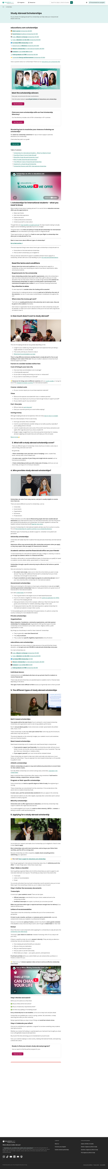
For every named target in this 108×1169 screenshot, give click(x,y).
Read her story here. (37, 524)
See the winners (18, 104)
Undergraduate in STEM (19, 54)
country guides (50, 381)
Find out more (18, 1054)
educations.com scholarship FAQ (51, 61)
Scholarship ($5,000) (32, 54)
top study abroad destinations (50, 257)
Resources (32, 2)
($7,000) (22, 43)
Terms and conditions (88, 1164)
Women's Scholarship (18, 48)
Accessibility (102, 1164)
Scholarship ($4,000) (22, 31)
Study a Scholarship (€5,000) (25, 37)
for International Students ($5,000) (34, 48)
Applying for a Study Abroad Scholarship (25, 164)
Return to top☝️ (15, 437)
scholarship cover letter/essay (19, 931)
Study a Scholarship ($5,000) (26, 40)
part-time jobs (28, 407)
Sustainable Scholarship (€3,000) (28, 57)
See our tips (15, 144)
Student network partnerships (62, 1149)
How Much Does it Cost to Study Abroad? (25, 155)
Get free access (18, 122)
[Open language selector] (86, 2)
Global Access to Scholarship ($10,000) (25, 46)
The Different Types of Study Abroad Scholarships (28, 162)
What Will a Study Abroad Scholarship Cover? (26, 157)
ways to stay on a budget (51, 416)
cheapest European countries (25, 383)
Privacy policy (96, 1164)
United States (20, 592)
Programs (21, 2)
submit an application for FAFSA (50, 598)
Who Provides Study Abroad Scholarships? (25, 159)
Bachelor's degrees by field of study (89, 1149)
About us (57, 1143)
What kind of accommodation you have (24, 354)
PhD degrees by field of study (88, 1152)
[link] (9, 7)
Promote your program (60, 1146)
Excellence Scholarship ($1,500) (25, 34)
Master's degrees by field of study (89, 1146)
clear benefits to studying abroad (30, 225)
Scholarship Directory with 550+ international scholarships (30, 166)
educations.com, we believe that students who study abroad (18, 1148)
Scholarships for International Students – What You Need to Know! (32, 153)
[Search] (71, 2)
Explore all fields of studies (87, 1143)
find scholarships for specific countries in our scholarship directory (33, 529)
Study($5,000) (22, 51)
